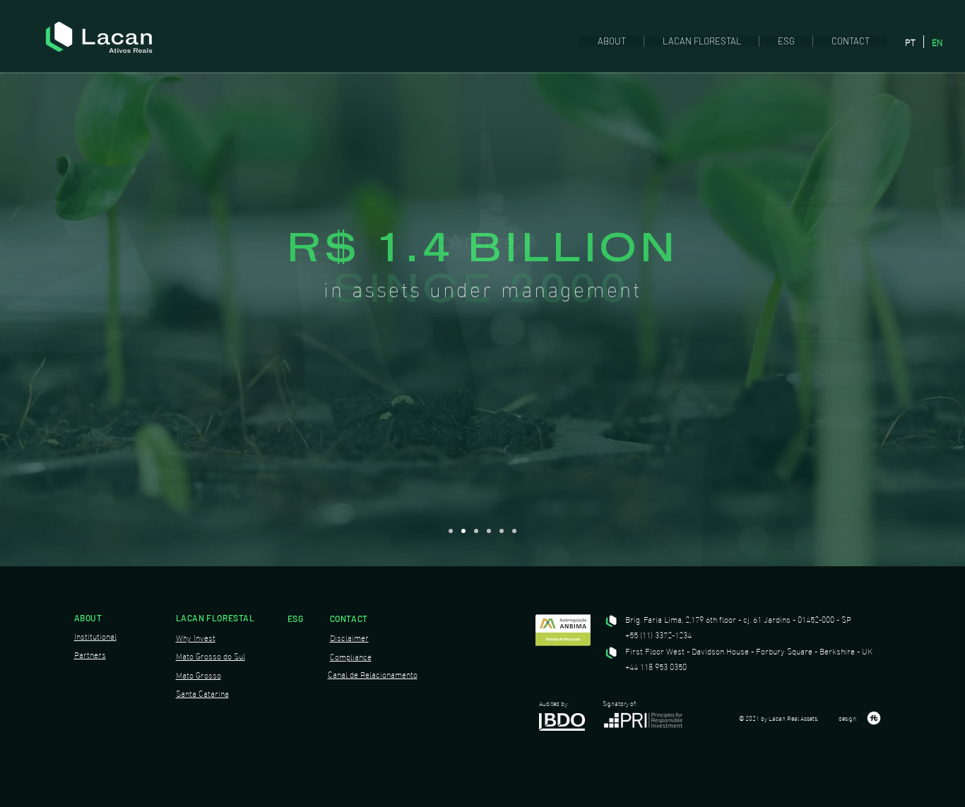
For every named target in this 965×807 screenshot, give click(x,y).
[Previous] (77, 273)
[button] (611, 41)
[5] (501, 531)
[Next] (888, 273)
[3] (476, 531)
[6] (514, 531)
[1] (451, 531)
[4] (489, 531)
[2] (463, 531)
